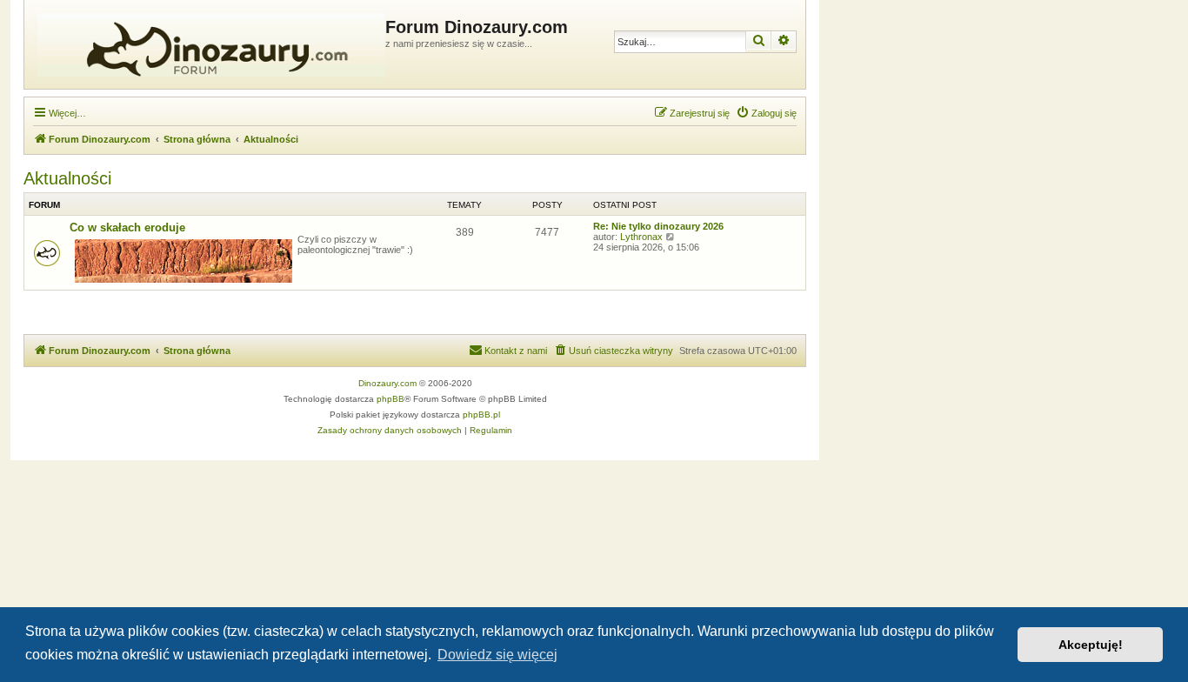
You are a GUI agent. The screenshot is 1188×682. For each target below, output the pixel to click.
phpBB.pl (481, 414)
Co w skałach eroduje (127, 227)
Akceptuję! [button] (1090, 645)
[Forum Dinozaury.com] (207, 44)
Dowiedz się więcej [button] (497, 654)
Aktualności (67, 178)
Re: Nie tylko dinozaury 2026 (658, 226)
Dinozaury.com (387, 383)
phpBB (390, 399)
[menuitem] (766, 113)
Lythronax (641, 236)
